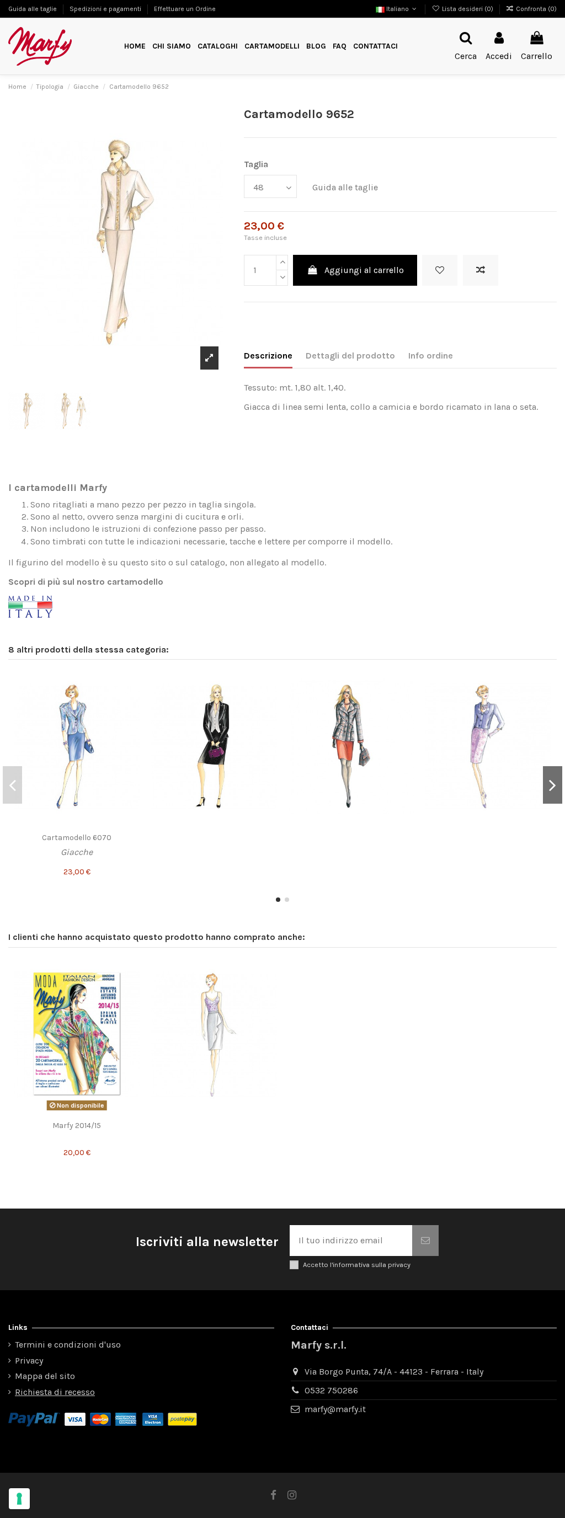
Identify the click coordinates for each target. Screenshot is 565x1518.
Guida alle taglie (33, 9)
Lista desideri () (467, 9)
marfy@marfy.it (335, 1409)
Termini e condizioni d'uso (68, 1344)
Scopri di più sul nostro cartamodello (85, 581)
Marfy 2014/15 (76, 1125)
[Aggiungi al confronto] (480, 270)
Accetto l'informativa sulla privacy (357, 1264)
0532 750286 (331, 1390)
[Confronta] (131, 703)
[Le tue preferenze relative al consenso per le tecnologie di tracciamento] (19, 1498)
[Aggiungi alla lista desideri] (439, 270)
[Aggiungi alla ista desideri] (131, 683)
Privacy (29, 1360)
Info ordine (430, 355)
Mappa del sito (45, 1376)
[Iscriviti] (425, 1240)
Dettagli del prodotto (350, 355)
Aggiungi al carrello (364, 270)
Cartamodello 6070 (76, 837)
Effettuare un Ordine (185, 9)
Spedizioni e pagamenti (106, 9)
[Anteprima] (131, 724)
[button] (272, 46)
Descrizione (268, 355)
